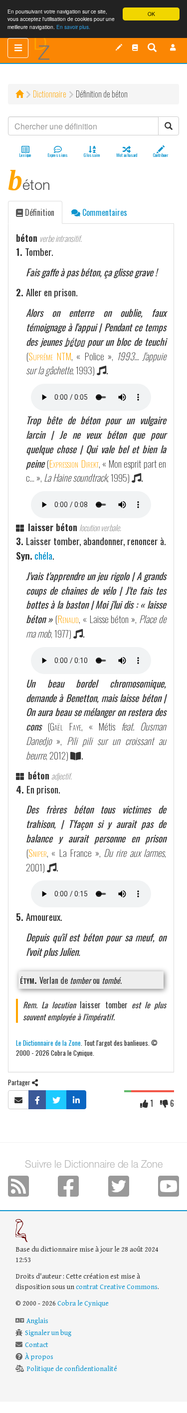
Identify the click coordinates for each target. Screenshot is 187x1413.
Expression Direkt (73, 463)
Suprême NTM (49, 356)
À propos (39, 1357)
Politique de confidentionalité (71, 1369)
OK (151, 13)
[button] (173, 47)
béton (74, 341)
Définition (38, 212)
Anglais (37, 1321)
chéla (43, 555)
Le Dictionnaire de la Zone (48, 1042)
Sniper (37, 852)
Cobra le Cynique (83, 1304)
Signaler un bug (48, 1333)
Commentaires (103, 212)
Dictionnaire (49, 94)
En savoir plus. (73, 26)
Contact (36, 1345)
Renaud (68, 619)
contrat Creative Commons (117, 1287)
